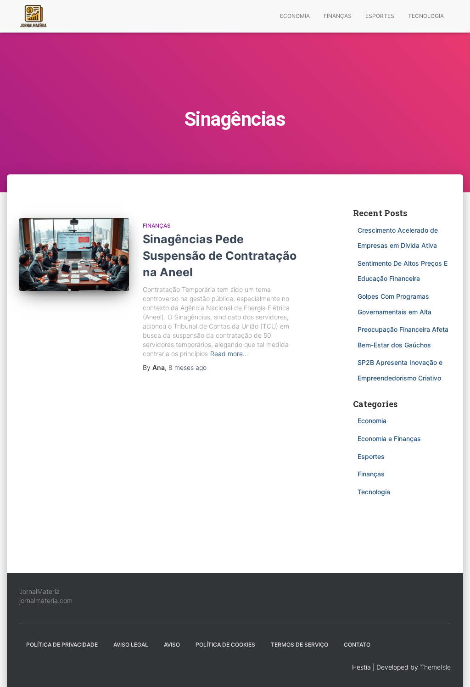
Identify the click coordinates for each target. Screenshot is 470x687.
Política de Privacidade (62, 644)
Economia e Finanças (389, 438)
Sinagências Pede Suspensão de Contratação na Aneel (220, 255)
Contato (357, 644)
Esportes (379, 15)
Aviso (172, 644)
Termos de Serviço (299, 644)
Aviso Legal (130, 644)
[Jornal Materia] (33, 16)
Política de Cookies (225, 644)
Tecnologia (426, 15)
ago (187, 367)
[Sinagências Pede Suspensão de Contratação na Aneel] (74, 254)
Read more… (229, 353)
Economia (295, 15)
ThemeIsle (435, 667)
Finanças (338, 15)
